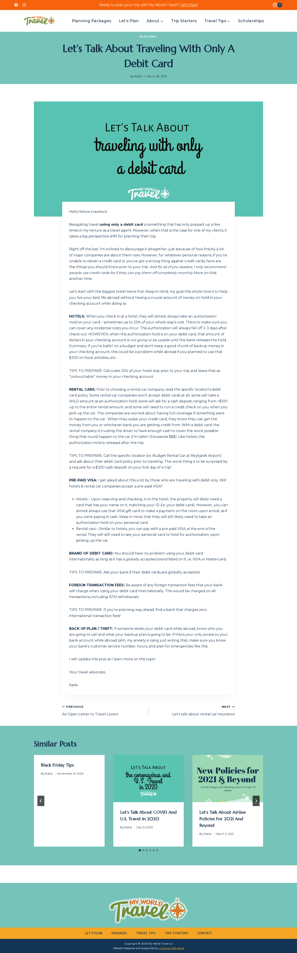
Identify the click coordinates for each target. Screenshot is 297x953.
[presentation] (148, 778)
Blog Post (148, 36)
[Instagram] (24, 5)
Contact (204, 933)
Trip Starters (184, 20)
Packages (119, 933)
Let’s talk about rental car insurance (203, 710)
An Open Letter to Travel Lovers (90, 710)
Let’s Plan (129, 20)
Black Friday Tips (57, 765)
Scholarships (251, 20)
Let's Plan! (189, 5)
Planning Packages (91, 20)
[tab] (140, 850)
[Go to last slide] (40, 801)
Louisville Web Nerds (171, 948)
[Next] (256, 801)
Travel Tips (145, 933)
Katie (138, 76)
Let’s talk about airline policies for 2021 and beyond (222, 819)
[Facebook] (16, 5)
